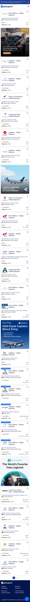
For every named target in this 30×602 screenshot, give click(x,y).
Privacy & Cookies (19, 592)
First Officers (4, 588)
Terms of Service (19, 591)
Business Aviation (5, 592)
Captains (3, 586)
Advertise (17, 586)
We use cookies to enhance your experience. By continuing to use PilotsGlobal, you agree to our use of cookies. (13, 2)
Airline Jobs (4, 591)
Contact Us (18, 588)
